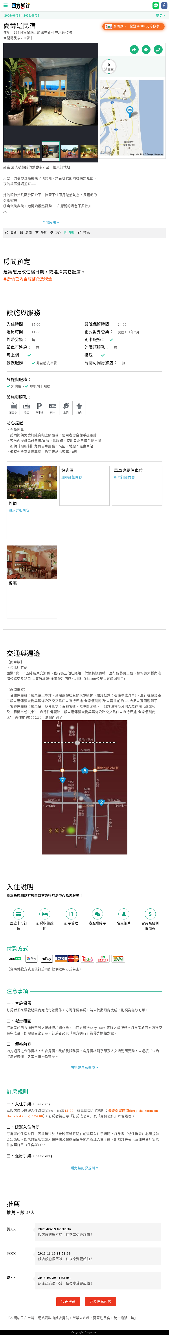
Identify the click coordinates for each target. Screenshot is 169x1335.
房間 (28, 232)
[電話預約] (158, 49)
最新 (13, 232)
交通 (58, 232)
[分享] (134, 49)
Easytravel (91, 1332)
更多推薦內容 (100, 1302)
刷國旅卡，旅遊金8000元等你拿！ (138, 26)
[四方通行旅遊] (21, 8)
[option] (32, 482)
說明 (72, 232)
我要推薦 (68, 1302)
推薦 (86, 232)
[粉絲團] (146, 49)
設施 (44, 232)
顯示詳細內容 (19, 510)
